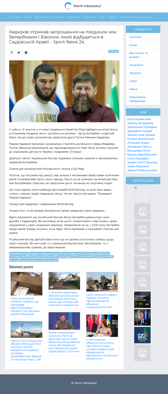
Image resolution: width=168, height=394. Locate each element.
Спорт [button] (102, 17)
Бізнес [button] (28, 17)
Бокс (30, 256)
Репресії (51, 256)
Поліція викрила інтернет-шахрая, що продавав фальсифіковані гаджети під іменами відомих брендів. (25, 306)
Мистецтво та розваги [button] (49, 17)
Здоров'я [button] (89, 17)
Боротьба (40, 256)
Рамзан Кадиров (65, 256)
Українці (132, 123)
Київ (148, 119)
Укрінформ (134, 146)
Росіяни (65, 253)
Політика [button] (15, 17)
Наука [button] (112, 17)
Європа (132, 154)
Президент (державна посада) (44, 253)
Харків (131, 170)
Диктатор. (77, 253)
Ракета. (147, 146)
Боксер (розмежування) (32, 260)
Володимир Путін (18, 253)
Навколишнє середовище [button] (135, 17)
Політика (113, 51)
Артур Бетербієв (83, 256)
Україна (140, 119)
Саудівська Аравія (103, 256)
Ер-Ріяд (14, 260)
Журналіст (143, 166)
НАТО (141, 162)
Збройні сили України (141, 134)
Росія (130, 119)
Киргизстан (52, 260)
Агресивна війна (18, 256)
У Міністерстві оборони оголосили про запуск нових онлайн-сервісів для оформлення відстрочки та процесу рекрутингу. (102, 349)
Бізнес (133, 45)
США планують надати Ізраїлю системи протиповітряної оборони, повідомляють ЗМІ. (101, 301)
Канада (95, 253)
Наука (133, 89)
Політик (105, 253)
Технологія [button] (74, 17)
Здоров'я (135, 73)
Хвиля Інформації (86, 6)
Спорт (133, 81)
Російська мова (146, 170)
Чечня (87, 253)
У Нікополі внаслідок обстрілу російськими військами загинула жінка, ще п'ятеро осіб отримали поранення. (64, 299)
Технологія (136, 65)
